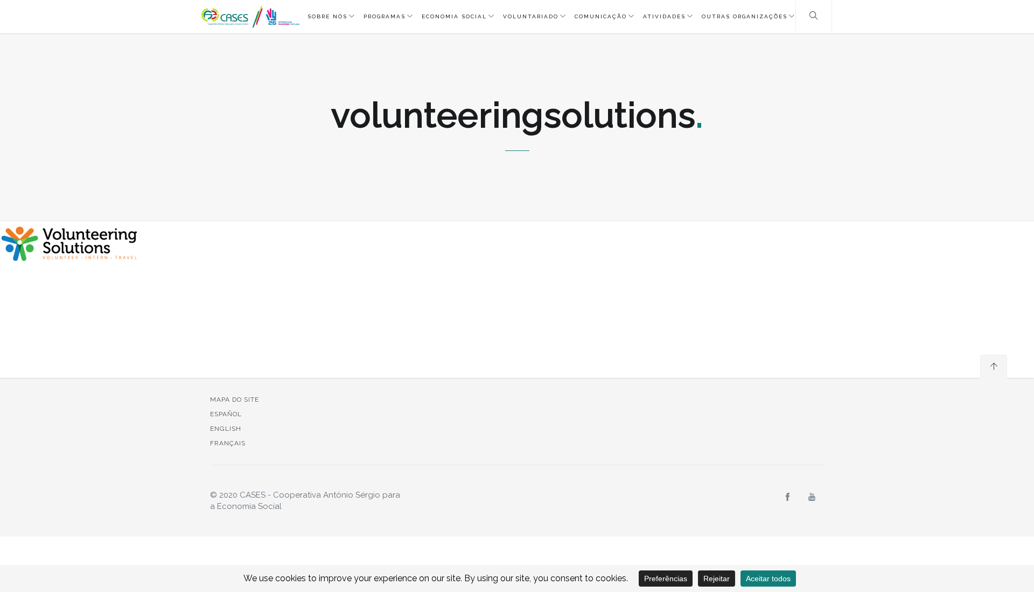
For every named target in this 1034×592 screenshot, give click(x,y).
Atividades (664, 16)
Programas (385, 16)
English (225, 428)
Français (228, 443)
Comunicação (601, 16)
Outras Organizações (744, 16)
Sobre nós (327, 16)
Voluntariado (530, 16)
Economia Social (454, 16)
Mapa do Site (234, 399)
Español (226, 414)
